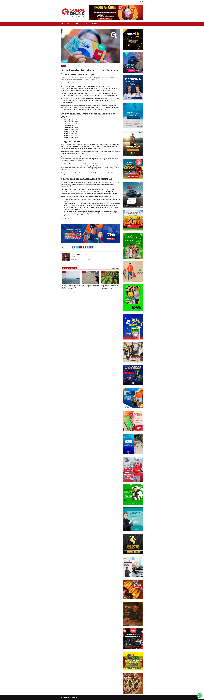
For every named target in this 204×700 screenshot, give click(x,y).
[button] (199, 695)
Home (63, 23)
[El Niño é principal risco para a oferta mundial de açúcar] (90, 277)
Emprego (77, 23)
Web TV (85, 23)
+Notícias (69, 23)
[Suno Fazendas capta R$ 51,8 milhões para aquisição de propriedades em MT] (110, 277)
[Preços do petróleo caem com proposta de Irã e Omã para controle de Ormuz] (71, 277)
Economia (63, 66)
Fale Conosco (93, 23)
